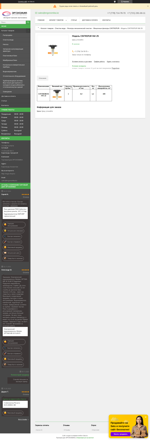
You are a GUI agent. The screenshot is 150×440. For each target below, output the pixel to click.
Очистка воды (8, 40)
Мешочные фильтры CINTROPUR (106, 28)
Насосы (5, 44)
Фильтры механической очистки (79, 28)
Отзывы (67, 430)
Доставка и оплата (8, 96)
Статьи (4, 101)
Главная (41, 20)
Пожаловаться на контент (85, 438)
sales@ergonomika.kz (9, 181)
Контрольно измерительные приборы (14, 66)
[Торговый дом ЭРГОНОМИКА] (15, 14)
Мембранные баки (10, 60)
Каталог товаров (7, 31)
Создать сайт (22, 1)
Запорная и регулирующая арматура (13, 50)
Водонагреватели (9, 71)
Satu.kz (85, 435)
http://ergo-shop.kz (8, 174)
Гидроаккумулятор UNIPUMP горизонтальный (14, 215)
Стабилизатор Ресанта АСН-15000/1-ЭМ (12, 404)
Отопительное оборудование (14, 76)
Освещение (7, 92)
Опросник (95, 430)
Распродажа (7, 35)
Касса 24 (39, 430)
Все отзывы (22, 419)
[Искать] (28, 22)
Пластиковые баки (10, 56)
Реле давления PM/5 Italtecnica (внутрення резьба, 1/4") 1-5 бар (15, 210)
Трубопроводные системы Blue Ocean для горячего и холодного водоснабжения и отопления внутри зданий (13, 84)
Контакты (5, 105)
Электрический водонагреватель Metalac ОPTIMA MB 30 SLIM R (13, 331)
